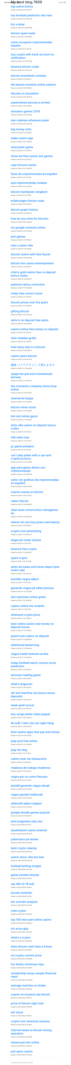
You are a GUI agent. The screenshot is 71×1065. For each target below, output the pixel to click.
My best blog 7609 (12, 2)
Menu (61, 2)
